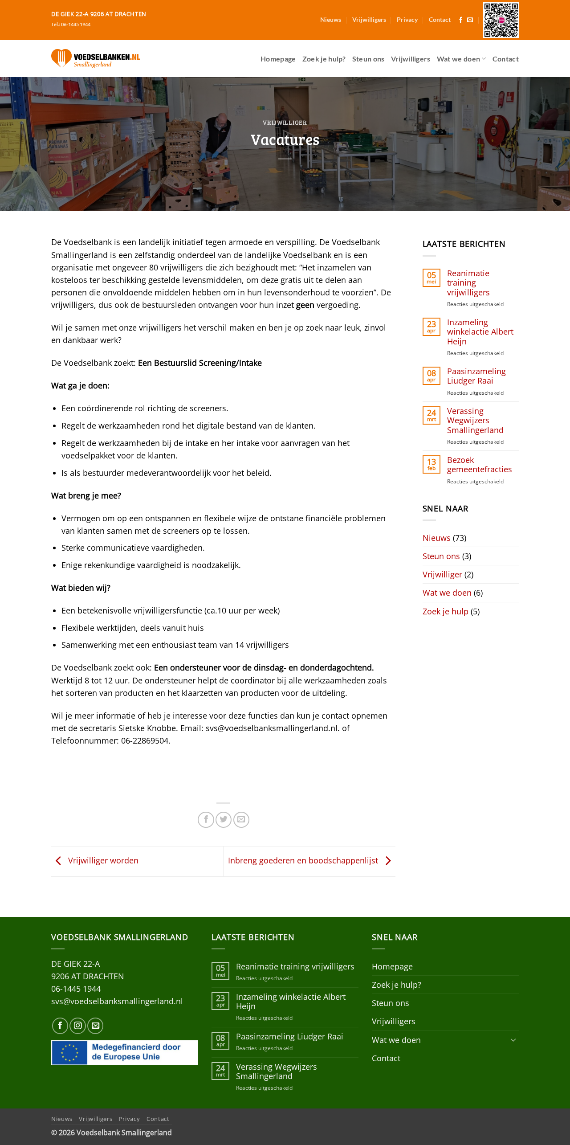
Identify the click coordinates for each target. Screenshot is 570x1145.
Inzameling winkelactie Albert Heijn (480, 332)
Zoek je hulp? (324, 58)
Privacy (407, 19)
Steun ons (368, 58)
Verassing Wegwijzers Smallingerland (475, 420)
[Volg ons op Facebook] (461, 20)
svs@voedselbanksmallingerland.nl (117, 1001)
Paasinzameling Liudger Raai (476, 376)
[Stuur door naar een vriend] (241, 820)
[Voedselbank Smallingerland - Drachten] (95, 58)
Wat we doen (458, 58)
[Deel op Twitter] (224, 820)
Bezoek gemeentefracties (479, 464)
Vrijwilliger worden (102, 860)
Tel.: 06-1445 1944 (70, 24)
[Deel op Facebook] (206, 820)
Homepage (278, 58)
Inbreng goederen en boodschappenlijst (304, 860)
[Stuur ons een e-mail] (470, 20)
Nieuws (330, 19)
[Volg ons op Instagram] (77, 1026)
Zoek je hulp (445, 611)
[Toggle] (513, 1040)
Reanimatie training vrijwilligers (468, 283)
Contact (440, 19)
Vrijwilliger (285, 122)
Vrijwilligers (369, 19)
